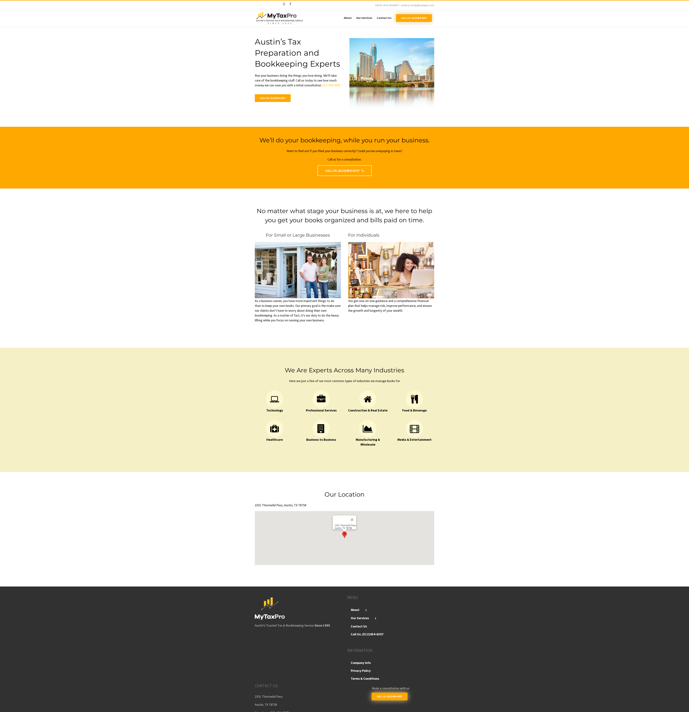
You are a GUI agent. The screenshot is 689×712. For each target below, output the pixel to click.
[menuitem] (350, 17)
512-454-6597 (331, 85)
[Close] (352, 519)
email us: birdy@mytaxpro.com (417, 5)
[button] (344, 534)
